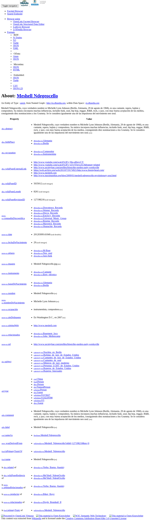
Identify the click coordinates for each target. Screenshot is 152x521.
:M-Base (42, 250)
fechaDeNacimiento (14, 242)
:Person (39, 381)
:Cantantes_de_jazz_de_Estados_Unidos (57, 357)
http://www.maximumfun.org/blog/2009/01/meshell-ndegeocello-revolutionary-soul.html (75, 175)
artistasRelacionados (12, 486)
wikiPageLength (11, 191)
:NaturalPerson (42, 387)
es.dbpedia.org (92, 103)
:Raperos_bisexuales (48, 371)
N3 (14, 40)
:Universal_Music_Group (50, 218)
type (5, 391)
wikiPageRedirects (14, 475)
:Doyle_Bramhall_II (47, 502)
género (8, 253)
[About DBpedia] (24, 5)
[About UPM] (39, 5)
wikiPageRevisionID (13, 199)
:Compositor (44, 151)
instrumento (10, 273)
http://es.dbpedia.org (55, 103)
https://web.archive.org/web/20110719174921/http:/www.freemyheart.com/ (69, 170)
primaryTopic (12, 510)
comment (8, 415)
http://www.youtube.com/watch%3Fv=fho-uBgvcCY (59, 162)
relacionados (11, 335)
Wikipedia (36, 518)
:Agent (38, 392)
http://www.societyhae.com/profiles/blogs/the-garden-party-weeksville (66, 167)
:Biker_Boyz (44, 494)
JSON (16, 45)
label (6, 427)
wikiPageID (9, 183)
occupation (9, 152)
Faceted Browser (15, 11)
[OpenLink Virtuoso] (17, 515)
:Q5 (39, 400)
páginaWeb (10, 325)
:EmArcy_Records (47, 215)
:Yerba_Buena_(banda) (49, 467)
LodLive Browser (21, 27)
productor (11, 494)
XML (15, 48)
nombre (8, 293)
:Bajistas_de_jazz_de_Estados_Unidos (56, 355)
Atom (15, 56)
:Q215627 (42, 395)
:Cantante (42, 272)
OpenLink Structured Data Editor (28, 24)
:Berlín (41, 143)
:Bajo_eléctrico (45, 274)
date (7, 234)
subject (6, 361)
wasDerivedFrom (12, 443)
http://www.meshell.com (45, 173)
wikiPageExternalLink (14, 169)
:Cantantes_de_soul (47, 360)
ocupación (10, 309)
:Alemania (43, 140)
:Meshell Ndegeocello (47, 435)
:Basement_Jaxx (46, 333)
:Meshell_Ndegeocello (49, 451)
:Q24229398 (43, 397)
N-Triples (17, 37)
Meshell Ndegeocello (37, 95)
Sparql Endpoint (14, 13)
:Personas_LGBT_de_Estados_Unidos (56, 365)
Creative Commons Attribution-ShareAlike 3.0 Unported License (95, 518)
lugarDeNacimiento (14, 284)
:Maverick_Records (47, 223)
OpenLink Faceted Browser (26, 21)
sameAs (7, 435)
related (9, 467)
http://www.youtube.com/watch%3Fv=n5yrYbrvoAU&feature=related (67, 165)
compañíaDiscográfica (13, 217)
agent (22, 103)
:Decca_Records (46, 213)
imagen (8, 264)
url (6, 344)
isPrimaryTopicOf (12, 451)
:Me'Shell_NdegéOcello (49, 478)
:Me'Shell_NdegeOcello (49, 475)
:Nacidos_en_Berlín (48, 352)
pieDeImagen (11, 317)
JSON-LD (18, 88)
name (6, 459)
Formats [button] (11, 32)
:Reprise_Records (46, 221)
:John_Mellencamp (47, 336)
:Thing (38, 379)
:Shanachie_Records (48, 226)
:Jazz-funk (43, 256)
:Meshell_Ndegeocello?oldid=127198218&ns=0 (61, 443)
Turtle (16, 43)
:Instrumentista (45, 154)
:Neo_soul (43, 253)
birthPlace (8, 142)
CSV (15, 86)
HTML (16, 69)
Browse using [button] (13, 19)
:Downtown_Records (48, 207)
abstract (7, 128)
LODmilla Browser (22, 29)
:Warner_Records (46, 210)
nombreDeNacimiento (13, 301)
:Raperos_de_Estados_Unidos (52, 368)
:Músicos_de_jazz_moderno (51, 363)
